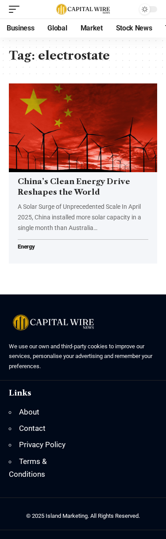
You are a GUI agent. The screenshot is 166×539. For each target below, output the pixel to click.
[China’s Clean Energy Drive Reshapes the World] (83, 127)
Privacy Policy (42, 444)
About (29, 411)
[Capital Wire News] (83, 9)
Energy (26, 247)
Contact (32, 428)
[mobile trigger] (16, 9)
